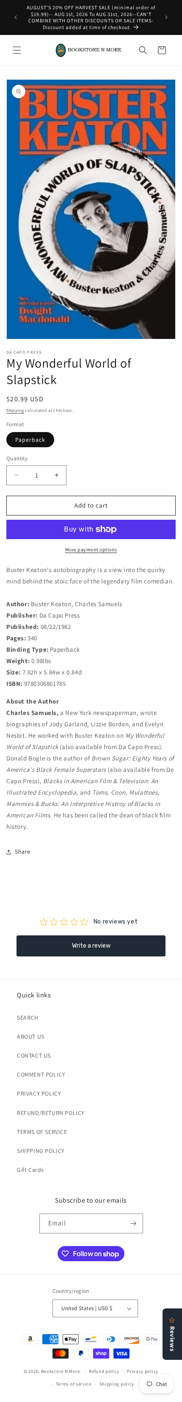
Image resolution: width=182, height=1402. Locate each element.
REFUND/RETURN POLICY (51, 1113)
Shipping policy (117, 1384)
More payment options (91, 549)
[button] (17, 50)
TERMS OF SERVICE (42, 1132)
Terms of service (73, 1384)
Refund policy (104, 1371)
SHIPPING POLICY (41, 1151)
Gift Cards (30, 1170)
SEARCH (28, 1017)
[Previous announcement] (15, 17)
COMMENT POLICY (41, 1074)
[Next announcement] (166, 17)
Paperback (30, 439)
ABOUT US (30, 1036)
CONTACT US (34, 1055)
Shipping (15, 410)
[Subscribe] (133, 1223)
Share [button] (22, 851)
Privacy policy (142, 1371)
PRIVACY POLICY (39, 1093)
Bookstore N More (60, 1371)
